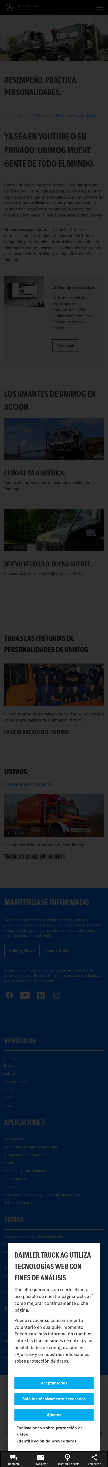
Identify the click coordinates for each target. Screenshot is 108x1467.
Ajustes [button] (54, 1414)
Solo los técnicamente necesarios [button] (54, 1399)
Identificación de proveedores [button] (47, 1441)
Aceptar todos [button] (54, 1383)
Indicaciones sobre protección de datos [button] (50, 1431)
